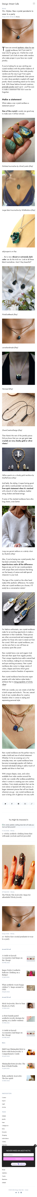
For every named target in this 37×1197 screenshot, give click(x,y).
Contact (4, 1097)
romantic (4, 1132)
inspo (3, 1122)
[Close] (35, 1145)
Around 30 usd (6, 997)
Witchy (4, 8)
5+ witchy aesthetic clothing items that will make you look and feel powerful (17, 834)
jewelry (4, 1119)
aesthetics (4, 1173)
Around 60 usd (6, 949)
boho (3, 1129)
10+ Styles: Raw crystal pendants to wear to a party (17, 937)
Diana (18, 17)
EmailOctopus (22, 1164)
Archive (4, 1107)
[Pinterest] (21, 1193)
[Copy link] (31, 803)
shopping (4, 1135)
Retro (3, 1043)
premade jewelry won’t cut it (12, 87)
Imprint (3, 1101)
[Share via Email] (25, 803)
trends (3, 1176)
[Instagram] (18, 1193)
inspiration (4, 1145)
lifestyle (4, 1116)
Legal (3, 1104)
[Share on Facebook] (12, 803)
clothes (4, 1142)
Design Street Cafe (10, 4)
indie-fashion (5, 1138)
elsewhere (4, 1179)
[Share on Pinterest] (18, 803)
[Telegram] (16, 1193)
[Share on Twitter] (5, 803)
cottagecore (5, 1125)
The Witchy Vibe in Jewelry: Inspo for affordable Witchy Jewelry (16, 896)
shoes (3, 1170)
